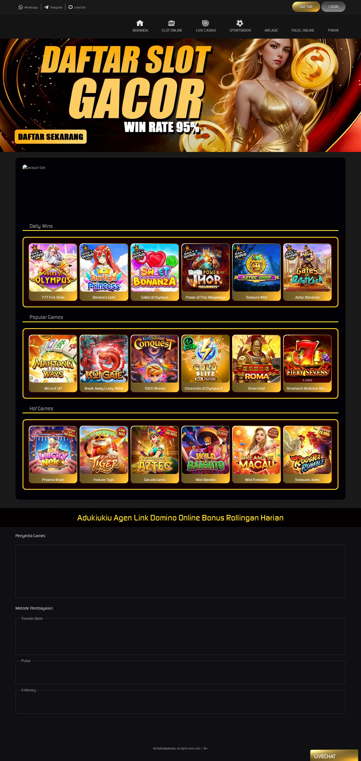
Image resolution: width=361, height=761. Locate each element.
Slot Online (172, 30)
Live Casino (206, 30)
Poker (333, 30)
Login (333, 6)
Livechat (79, 7)
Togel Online (302, 30)
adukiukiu (169, 748)
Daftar (306, 6)
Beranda (140, 30)
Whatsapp (31, 7)
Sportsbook (240, 30)
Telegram (56, 7)
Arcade (271, 30)
